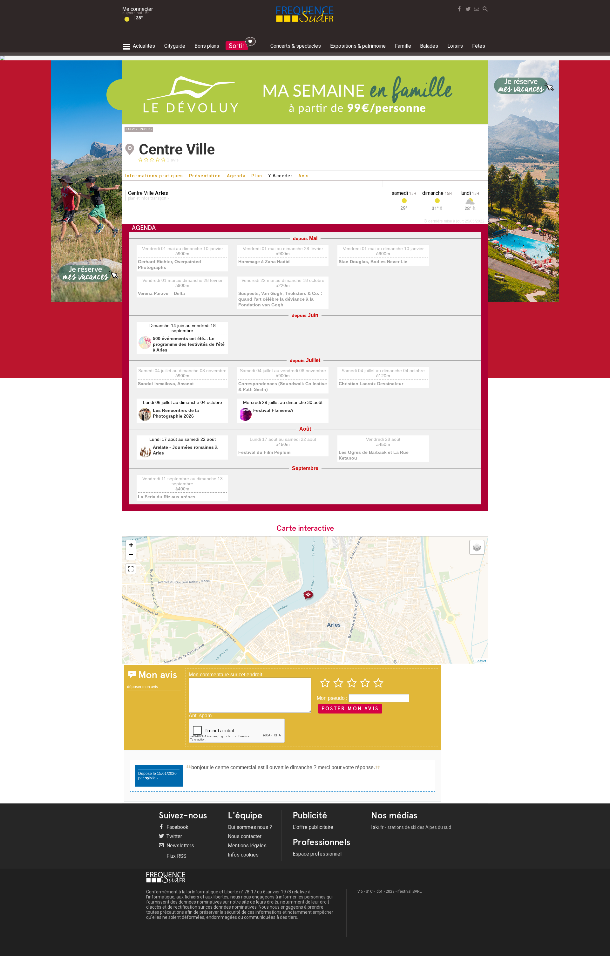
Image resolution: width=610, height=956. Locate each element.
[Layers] (477, 547)
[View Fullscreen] (131, 569)
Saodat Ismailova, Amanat (166, 383)
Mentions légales (247, 846)
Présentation (205, 175)
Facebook (176, 827)
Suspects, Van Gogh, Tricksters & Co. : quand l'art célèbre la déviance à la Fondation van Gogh (280, 299)
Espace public (139, 129)
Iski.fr (411, 827)
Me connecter (137, 9)
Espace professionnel (317, 854)
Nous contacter (244, 836)
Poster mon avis (350, 709)
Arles (161, 193)
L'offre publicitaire (313, 827)
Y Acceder (280, 175)
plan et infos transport (147, 198)
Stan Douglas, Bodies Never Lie (373, 261)
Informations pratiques (154, 175)
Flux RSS (175, 856)
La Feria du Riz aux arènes (166, 496)
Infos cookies (243, 855)
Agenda (236, 175)
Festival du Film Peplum (264, 452)
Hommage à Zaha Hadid (264, 261)
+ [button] (131, 545)
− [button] (131, 555)
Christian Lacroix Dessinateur (371, 383)
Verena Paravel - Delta (161, 293)
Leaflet (481, 660)
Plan (256, 175)
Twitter (173, 836)
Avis (303, 175)
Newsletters (179, 846)
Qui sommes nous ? (250, 827)
